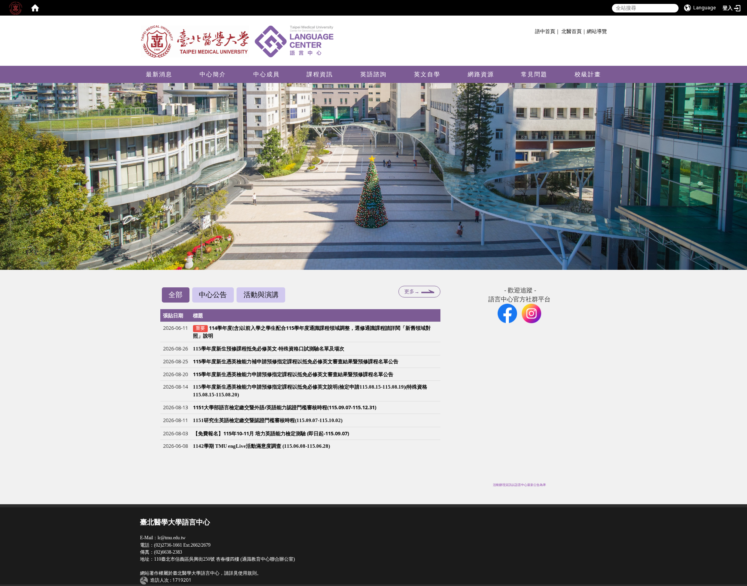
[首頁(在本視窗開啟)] (35, 8)
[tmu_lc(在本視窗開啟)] (531, 312)
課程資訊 (320, 74)
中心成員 (266, 74)
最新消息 (159, 74)
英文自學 (427, 74)
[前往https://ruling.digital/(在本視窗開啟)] (145, 580)
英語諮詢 (373, 74)
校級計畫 (588, 74)
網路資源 (481, 74)
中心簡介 (213, 74)
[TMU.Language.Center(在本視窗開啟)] (507, 312)
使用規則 (247, 573)
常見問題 (534, 74)
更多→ (411, 291)
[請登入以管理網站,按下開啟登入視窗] (15, 8)
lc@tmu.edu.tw (172, 537)
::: (532, 30)
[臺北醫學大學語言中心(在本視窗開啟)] (239, 40)
